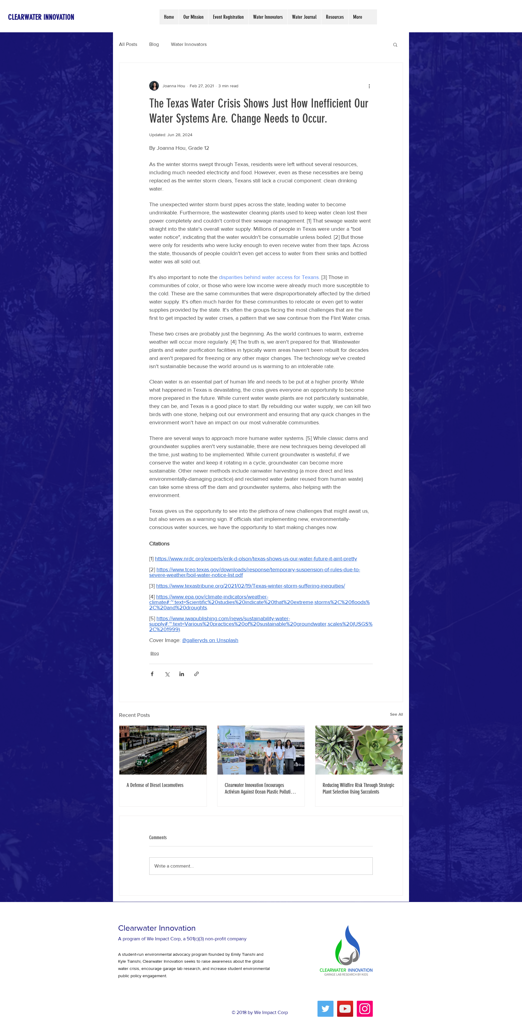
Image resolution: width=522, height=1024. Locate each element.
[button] (395, 44)
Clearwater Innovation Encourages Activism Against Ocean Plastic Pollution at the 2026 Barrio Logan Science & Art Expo (260, 788)
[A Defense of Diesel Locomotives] (163, 750)
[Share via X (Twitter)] (167, 674)
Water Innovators (189, 44)
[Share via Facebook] (152, 674)
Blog (154, 44)
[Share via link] (196, 674)
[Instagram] (365, 1009)
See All (396, 714)
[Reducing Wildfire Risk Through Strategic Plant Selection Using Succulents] (359, 750)
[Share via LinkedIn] (182, 674)
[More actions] (369, 85)
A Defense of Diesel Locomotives (155, 785)
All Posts (128, 44)
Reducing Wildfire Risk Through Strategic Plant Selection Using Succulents (358, 788)
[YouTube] (345, 1009)
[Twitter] (325, 1009)
